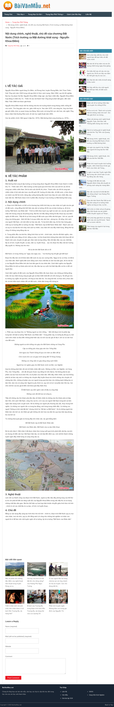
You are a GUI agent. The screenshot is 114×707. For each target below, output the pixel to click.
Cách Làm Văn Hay (74, 14)
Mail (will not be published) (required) (18, 636)
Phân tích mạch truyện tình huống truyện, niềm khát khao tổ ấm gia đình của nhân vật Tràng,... (99, 166)
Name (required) (11, 626)
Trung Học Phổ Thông (55, 14)
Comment (8, 656)
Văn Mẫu (65, 695)
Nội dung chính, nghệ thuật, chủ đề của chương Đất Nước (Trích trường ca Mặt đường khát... (98, 141)
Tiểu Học (21, 14)
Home (7, 22)
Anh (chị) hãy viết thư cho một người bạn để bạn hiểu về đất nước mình (97, 57)
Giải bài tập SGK (67, 698)
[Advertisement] (39, 66)
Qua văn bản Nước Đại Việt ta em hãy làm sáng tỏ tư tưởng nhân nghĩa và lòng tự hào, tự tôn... (99, 203)
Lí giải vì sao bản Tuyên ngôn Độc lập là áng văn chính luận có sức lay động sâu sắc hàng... (99, 174)
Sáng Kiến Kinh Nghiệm (96, 695)
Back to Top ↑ (109, 705)
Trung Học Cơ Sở (35, 14)
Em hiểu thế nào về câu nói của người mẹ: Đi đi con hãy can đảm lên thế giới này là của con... (98, 73)
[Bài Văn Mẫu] (26, 9)
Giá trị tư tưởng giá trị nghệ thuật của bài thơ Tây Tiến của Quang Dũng (98, 132)
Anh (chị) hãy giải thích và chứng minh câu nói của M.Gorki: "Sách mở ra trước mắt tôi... (98, 220)
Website (8, 646)
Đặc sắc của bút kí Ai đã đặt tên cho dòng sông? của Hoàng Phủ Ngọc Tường (98, 194)
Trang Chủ (8, 14)
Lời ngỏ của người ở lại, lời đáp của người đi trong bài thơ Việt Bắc (98, 149)
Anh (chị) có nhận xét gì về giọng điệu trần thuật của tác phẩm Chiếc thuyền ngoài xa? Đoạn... (98, 211)
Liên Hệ (88, 14)
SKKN (91, 691)
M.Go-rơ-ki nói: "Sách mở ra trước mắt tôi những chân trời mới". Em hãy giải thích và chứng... (99, 113)
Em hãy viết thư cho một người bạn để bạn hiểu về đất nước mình (98, 89)
